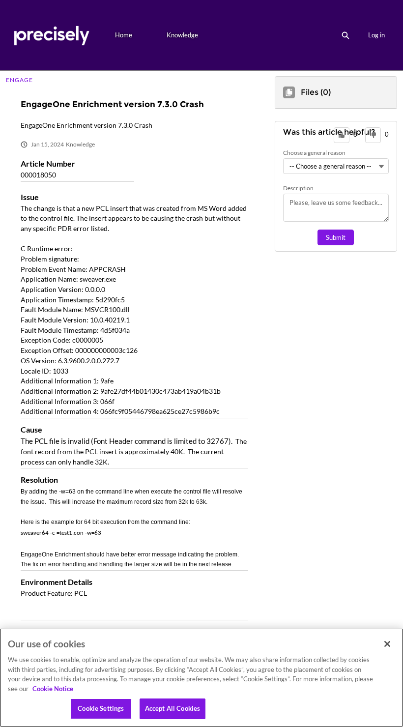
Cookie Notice (52, 689)
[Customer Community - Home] (51, 35)
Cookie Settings (101, 708)
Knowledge (182, 35)
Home (123, 35)
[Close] (387, 644)
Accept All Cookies (172, 708)
